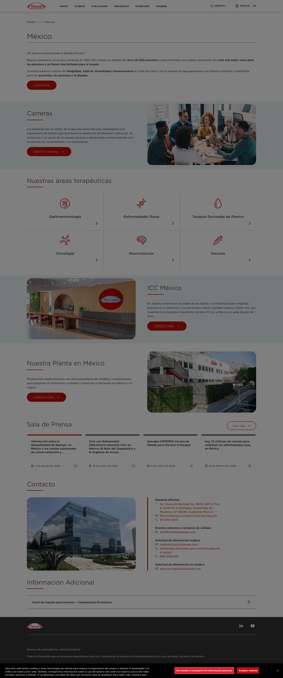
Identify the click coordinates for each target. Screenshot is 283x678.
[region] (141, 670)
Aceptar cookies (248, 670)
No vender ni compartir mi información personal (204, 670)
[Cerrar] (277, 670)
